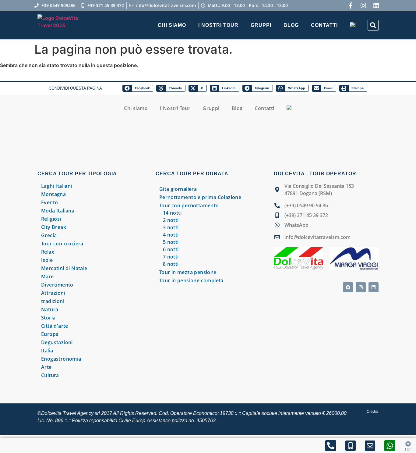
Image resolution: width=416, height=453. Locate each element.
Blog (291, 25)
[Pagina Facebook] (350, 5)
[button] (373, 25)
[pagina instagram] (363, 5)
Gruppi (261, 25)
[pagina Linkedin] (373, 287)
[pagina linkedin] (376, 5)
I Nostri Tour (218, 25)
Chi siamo (172, 25)
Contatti (324, 25)
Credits (373, 411)
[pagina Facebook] (348, 287)
